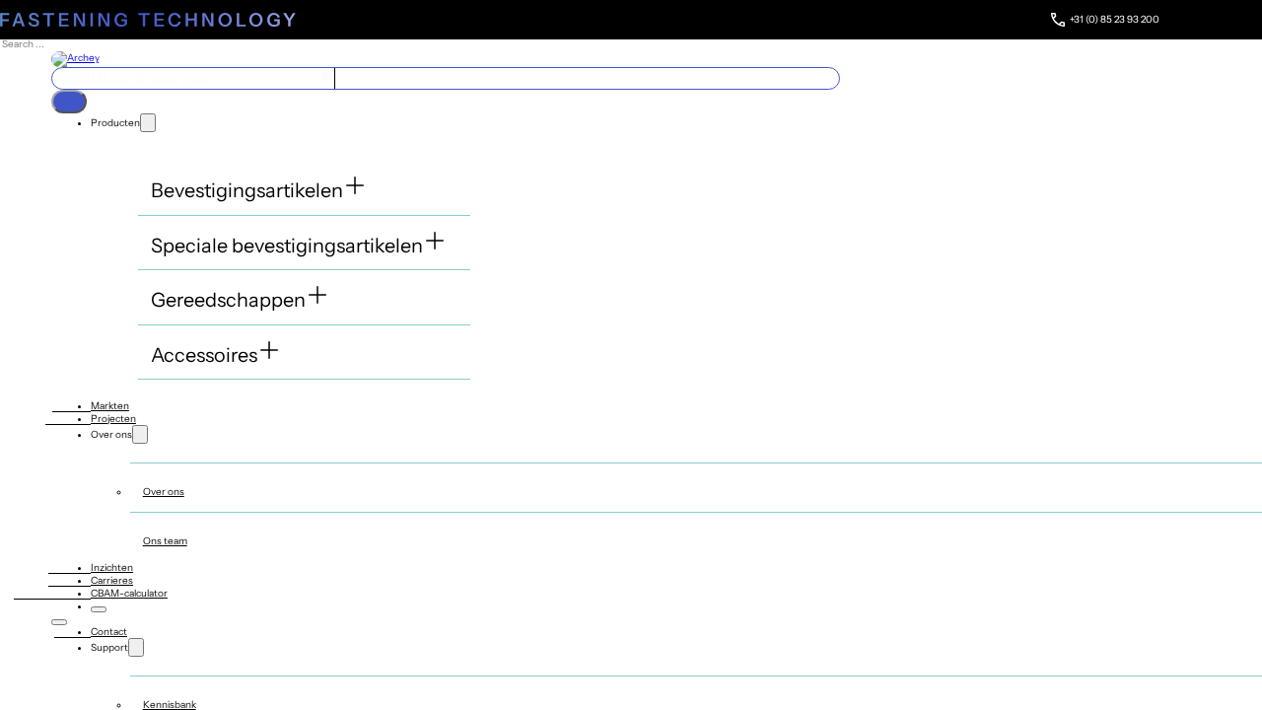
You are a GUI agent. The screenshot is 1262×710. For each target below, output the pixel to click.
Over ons (163, 491)
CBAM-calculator (129, 593)
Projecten (113, 418)
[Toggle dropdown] (148, 122)
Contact (109, 631)
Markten (110, 405)
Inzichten (112, 567)
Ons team (165, 540)
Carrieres (112, 580)
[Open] (69, 101)
